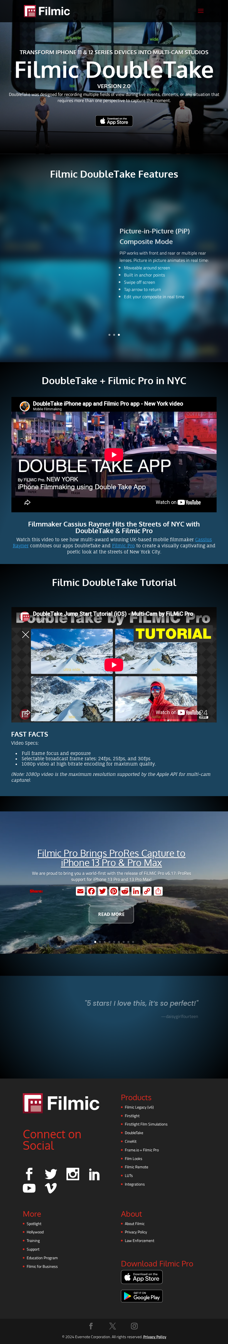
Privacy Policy (136, 1232)
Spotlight (34, 1223)
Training (33, 1240)
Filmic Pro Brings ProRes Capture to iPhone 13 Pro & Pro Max (111, 857)
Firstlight (132, 1116)
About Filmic (135, 1223)
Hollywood (35, 1232)
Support (33, 1249)
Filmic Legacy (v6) (139, 1107)
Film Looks (133, 1158)
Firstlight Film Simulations (146, 1124)
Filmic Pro (123, 545)
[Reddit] (124, 891)
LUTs (129, 1175)
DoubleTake (134, 1133)
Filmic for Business (42, 1266)
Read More (111, 914)
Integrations (135, 1184)
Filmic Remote (136, 1167)
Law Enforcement (139, 1240)
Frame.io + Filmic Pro (142, 1150)
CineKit (131, 1141)
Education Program (42, 1258)
